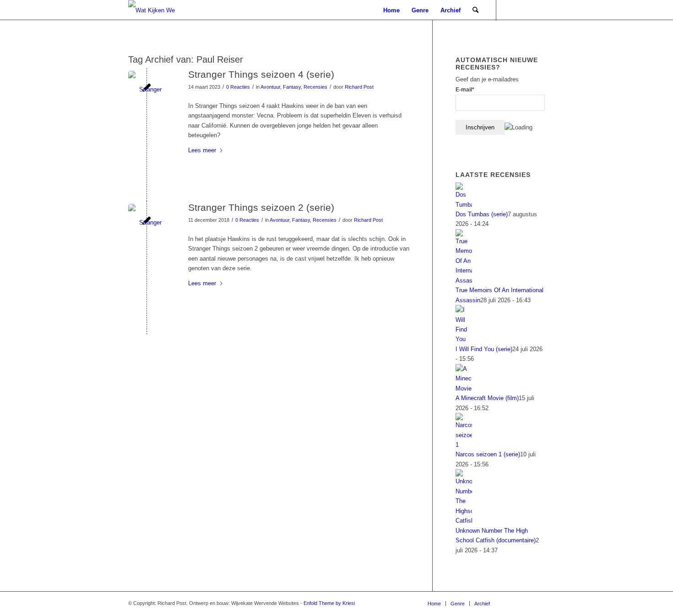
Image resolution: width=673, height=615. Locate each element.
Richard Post (359, 87)
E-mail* (465, 89)
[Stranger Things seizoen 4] (146, 89)
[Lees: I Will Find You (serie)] (464, 339)
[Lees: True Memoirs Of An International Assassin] (464, 280)
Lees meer (202, 150)
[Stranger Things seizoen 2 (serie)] (146, 222)
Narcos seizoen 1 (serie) (488, 454)
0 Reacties (238, 87)
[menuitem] (391, 10)
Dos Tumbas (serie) (482, 214)
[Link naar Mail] (510, 10)
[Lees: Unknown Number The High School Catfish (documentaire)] (464, 520)
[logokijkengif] (159, 10)
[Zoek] (475, 10)
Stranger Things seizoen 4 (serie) (261, 74)
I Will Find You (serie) (484, 349)
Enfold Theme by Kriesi (329, 603)
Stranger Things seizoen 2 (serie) (261, 207)
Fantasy (292, 87)
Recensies (315, 87)
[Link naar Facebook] (524, 10)
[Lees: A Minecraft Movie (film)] (464, 388)
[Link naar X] (538, 10)
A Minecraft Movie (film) (487, 398)
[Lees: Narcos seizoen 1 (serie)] (464, 444)
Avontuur (270, 87)
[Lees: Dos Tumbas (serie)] (464, 204)
